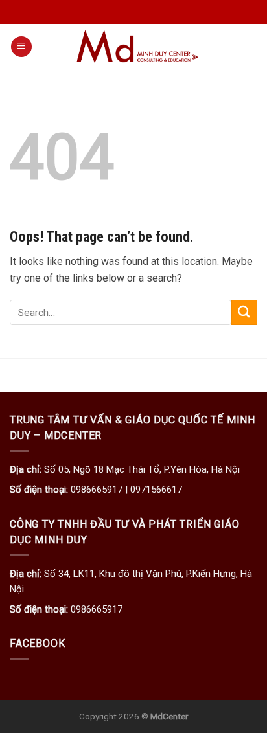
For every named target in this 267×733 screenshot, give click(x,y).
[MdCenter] (139, 46)
